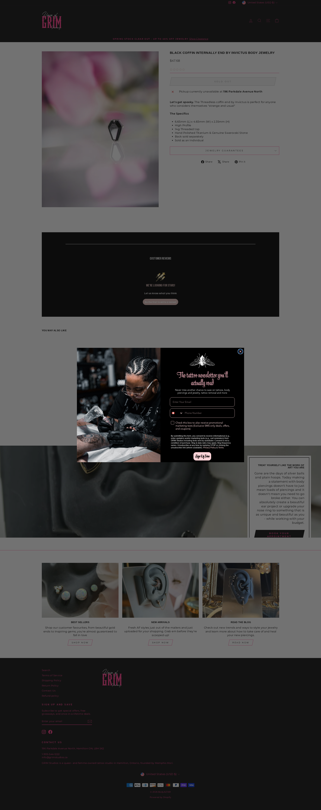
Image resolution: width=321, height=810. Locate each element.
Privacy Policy (209, 447)
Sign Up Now (202, 456)
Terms (221, 447)
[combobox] (176, 413)
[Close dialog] (240, 351)
